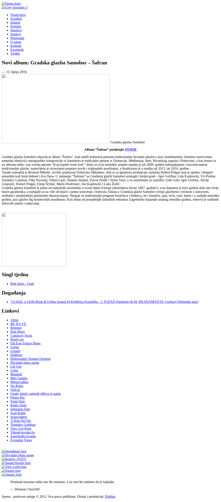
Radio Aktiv (18, 405)
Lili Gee (16, 366)
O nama (15, 42)
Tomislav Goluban (23, 424)
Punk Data (17, 401)
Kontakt (15, 46)
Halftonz (16, 355)
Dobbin (110, 496)
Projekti (15, 26)
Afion (14, 320)
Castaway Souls (21, 335)
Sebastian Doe (20, 409)
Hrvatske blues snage (24, 362)
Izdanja (15, 22)
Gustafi (15, 351)
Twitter (15, 53)
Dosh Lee (17, 339)
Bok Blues (17, 331)
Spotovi (15, 34)
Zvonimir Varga (21, 440)
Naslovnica (18, 15)
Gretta (14, 347)
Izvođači (16, 18)
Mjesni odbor (19, 382)
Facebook (17, 49)
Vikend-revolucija (22, 432)
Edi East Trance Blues (25, 343)
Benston (16, 328)
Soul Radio (18, 413)
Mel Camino (18, 378)
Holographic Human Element (30, 359)
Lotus (14, 370)
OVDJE (131, 149)
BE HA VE (18, 324)
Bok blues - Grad (22, 283)
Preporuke (17, 38)
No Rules (16, 386)
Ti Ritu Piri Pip (20, 421)
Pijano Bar (17, 397)
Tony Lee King (20, 428)
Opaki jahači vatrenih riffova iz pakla (35, 393)
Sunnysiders (18, 417)
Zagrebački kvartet (23, 436)
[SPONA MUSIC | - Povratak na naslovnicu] (11, 3)
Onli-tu (15, 390)
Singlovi (16, 30)
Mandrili (16, 374)
